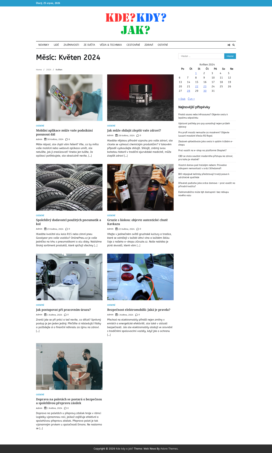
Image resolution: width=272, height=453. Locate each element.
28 (188, 90)
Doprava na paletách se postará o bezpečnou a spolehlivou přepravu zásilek (69, 401)
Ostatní (163, 44)
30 (205, 90)
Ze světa (89, 44)
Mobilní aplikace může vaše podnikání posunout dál (64, 132)
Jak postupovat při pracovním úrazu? (63, 310)
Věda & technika (111, 44)
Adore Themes (169, 448)
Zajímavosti (71, 44)
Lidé (56, 44)
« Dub (181, 98)
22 (196, 86)
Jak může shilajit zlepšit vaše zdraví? (134, 130)
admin (39, 139)
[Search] (233, 45)
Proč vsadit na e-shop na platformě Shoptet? (202, 150)
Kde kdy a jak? (124, 448)
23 (205, 86)
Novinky (43, 44)
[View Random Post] (229, 45)
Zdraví (148, 44)
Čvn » (191, 98)
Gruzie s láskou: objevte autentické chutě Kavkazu (137, 222)
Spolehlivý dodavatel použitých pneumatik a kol (68, 222)
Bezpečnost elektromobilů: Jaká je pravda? (138, 310)
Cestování (133, 44)
